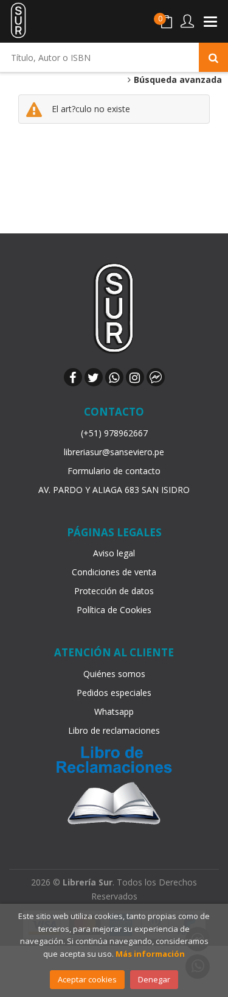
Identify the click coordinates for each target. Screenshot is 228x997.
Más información (150, 953)
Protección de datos (114, 591)
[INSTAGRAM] (135, 377)
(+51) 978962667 (114, 433)
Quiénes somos (114, 673)
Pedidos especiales (114, 692)
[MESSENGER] (156, 377)
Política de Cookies (114, 610)
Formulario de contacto (114, 471)
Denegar (154, 979)
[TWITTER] (94, 377)
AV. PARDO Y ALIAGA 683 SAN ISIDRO (114, 489)
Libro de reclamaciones (114, 730)
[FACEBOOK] (73, 377)
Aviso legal (114, 553)
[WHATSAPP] (114, 377)
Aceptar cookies (87, 979)
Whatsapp (114, 711)
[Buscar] (213, 57)
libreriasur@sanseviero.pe (114, 452)
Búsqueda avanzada (176, 80)
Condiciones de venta (114, 572)
